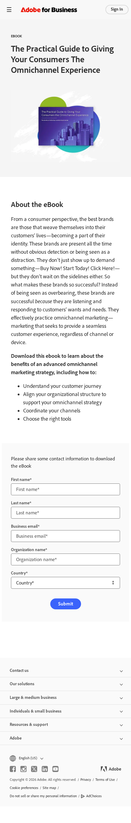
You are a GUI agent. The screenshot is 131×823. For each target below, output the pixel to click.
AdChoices (94, 796)
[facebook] (13, 769)
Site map (49, 788)
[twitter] (34, 769)
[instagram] (23, 769)
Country (18, 573)
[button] (65, 758)
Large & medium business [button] (33, 697)
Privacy (85, 779)
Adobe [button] (16, 738)
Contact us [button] (19, 670)
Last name (20, 503)
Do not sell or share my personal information (43, 796)
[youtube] (55, 769)
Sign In (117, 9)
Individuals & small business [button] (36, 711)
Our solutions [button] (22, 683)
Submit (65, 604)
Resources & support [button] (29, 724)
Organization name (28, 549)
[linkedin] (45, 769)
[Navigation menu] (9, 9)
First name (20, 479)
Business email (24, 526)
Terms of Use (105, 779)
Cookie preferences (24, 788)
